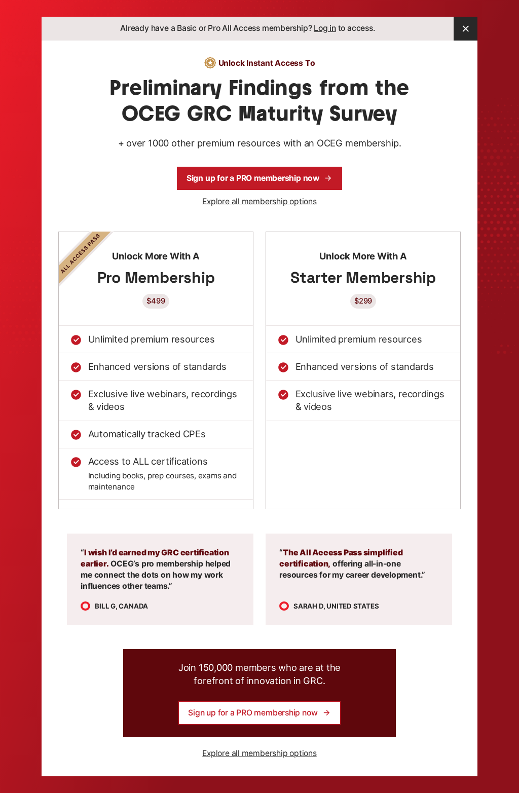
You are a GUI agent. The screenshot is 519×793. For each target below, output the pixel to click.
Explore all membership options (259, 201)
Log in (325, 28)
